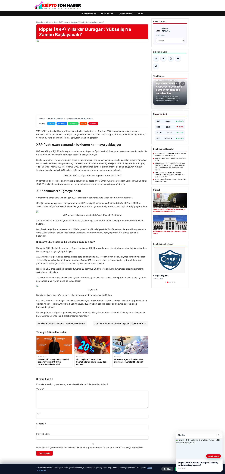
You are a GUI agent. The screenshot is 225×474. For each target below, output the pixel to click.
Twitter (51, 123)
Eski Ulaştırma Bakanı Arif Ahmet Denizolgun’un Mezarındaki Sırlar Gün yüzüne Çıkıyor (170, 174)
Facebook (61, 123)
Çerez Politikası (126, 13)
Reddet (167, 469)
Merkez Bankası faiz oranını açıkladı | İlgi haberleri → (120, 323)
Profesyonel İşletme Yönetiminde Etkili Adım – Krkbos (170, 180)
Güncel (48, 22)
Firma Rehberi (107, 13)
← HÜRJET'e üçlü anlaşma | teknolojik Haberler (61, 323)
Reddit (83, 123)
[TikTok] (156, 66)
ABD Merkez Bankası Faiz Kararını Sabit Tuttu (171, 159)
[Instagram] (171, 59)
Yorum (40, 389)
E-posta (41, 423)
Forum (140, 13)
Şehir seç (160, 35)
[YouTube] (178, 59)
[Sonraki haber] (182, 84)
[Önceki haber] (177, 84)
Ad (38, 413)
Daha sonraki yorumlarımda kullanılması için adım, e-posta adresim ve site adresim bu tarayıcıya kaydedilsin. (89, 447)
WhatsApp (73, 123)
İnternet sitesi (43, 434)
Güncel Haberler (89, 13)
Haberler (39, 22)
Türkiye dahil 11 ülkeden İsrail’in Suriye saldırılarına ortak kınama (170, 154)
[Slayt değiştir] (165, 282)
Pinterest (93, 123)
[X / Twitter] (163, 59)
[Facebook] (156, 59)
